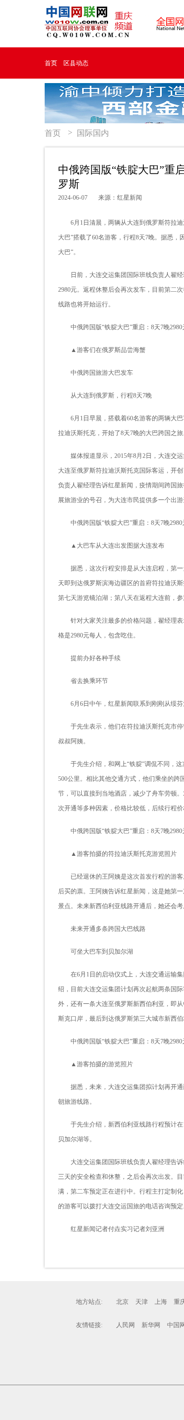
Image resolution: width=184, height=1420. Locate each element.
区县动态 (75, 63)
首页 (51, 63)
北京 (122, 1302)
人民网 (125, 1325)
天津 (141, 1302)
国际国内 (93, 133)
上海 (161, 1302)
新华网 (151, 1325)
